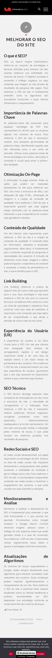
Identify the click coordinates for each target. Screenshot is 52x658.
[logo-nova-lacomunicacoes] (21, 9)
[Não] (48, 648)
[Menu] (44, 9)
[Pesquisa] (37, 9)
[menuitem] (37, 9)
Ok (11, 654)
